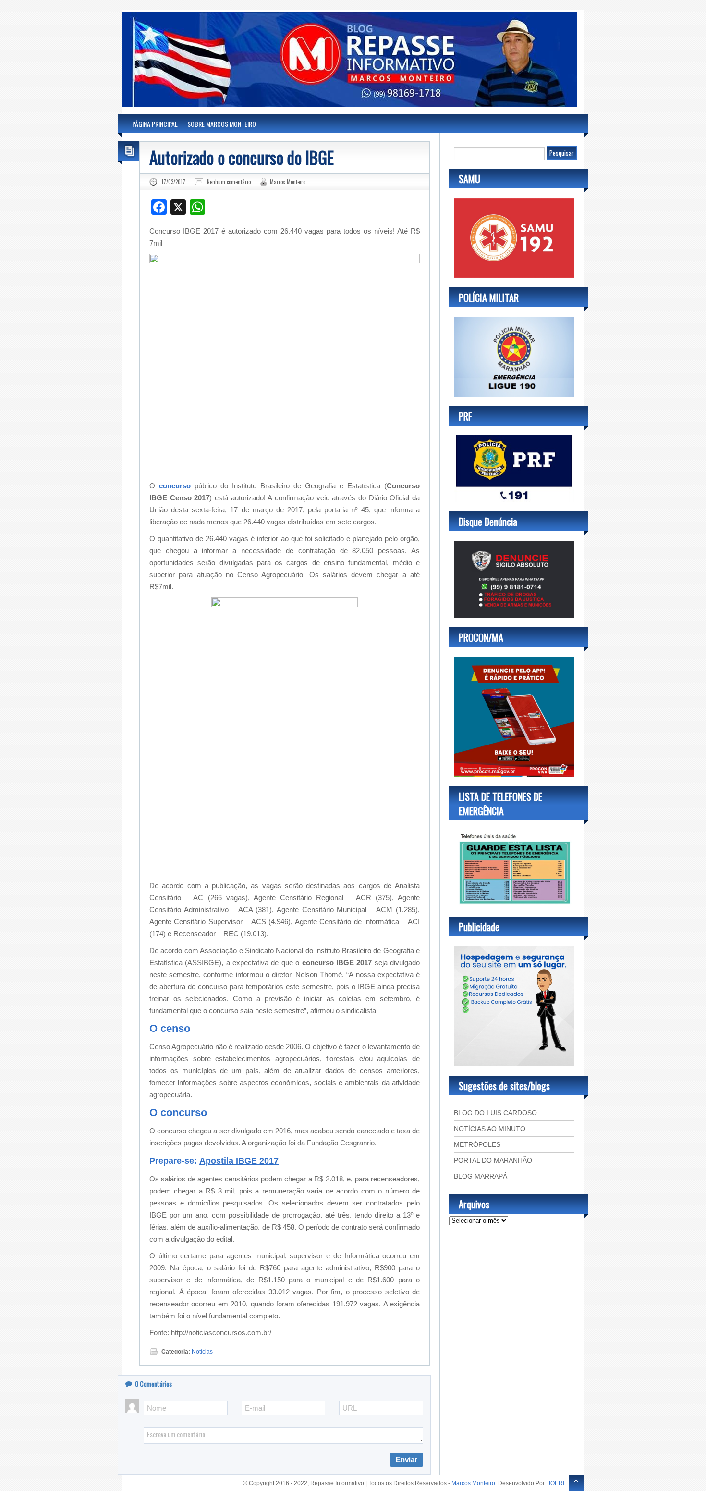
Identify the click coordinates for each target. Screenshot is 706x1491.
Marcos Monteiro (287, 182)
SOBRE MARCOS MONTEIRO (221, 124)
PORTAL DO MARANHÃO (493, 1160)
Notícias (202, 1351)
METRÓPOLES (477, 1144)
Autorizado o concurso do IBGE (241, 157)
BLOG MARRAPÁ (480, 1176)
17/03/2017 (173, 182)
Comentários (153, 1384)
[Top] (576, 1483)
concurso (175, 486)
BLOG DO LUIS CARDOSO (495, 1113)
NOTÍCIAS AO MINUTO (489, 1128)
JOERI (556, 1483)
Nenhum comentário (229, 182)
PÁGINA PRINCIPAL (155, 124)
